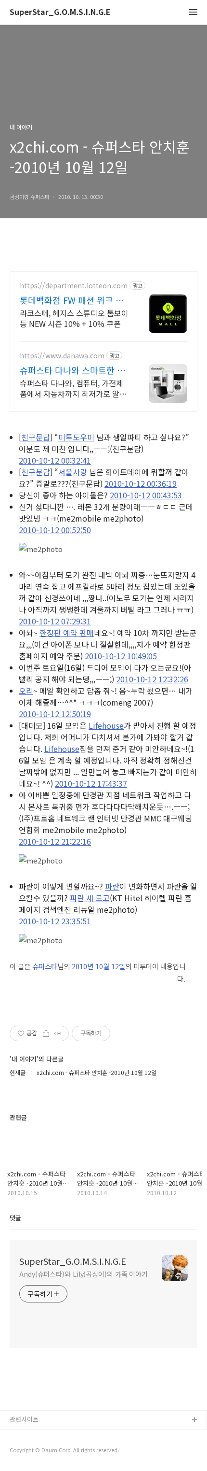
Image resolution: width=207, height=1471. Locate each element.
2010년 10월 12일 (98, 966)
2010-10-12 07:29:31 (55, 621)
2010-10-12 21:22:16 (55, 841)
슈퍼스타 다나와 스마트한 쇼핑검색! (72, 370)
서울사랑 (72, 472)
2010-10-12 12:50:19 (55, 714)
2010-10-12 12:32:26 (152, 679)
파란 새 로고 (90, 898)
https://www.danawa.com (62, 356)
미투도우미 (76, 437)
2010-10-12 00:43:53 (146, 495)
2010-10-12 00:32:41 (55, 460)
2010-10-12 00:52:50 (55, 530)
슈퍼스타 (44, 966)
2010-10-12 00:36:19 (140, 483)
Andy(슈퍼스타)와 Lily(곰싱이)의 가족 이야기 (83, 1274)
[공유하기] (46, 1033)
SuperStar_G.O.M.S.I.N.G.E (60, 12)
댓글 (15, 1217)
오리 (26, 690)
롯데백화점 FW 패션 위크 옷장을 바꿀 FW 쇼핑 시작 (72, 300)
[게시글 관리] (58, 1033)
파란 (112, 886)
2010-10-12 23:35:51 (55, 921)
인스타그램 (24, 1436)
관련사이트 (24, 1419)
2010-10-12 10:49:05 (121, 656)
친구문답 (35, 437)
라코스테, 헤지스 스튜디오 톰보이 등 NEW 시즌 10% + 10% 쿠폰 (74, 318)
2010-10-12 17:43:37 (91, 783)
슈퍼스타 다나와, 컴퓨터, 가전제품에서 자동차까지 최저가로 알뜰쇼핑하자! (73, 388)
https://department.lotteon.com (74, 286)
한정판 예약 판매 (66, 632)
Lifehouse (106, 725)
